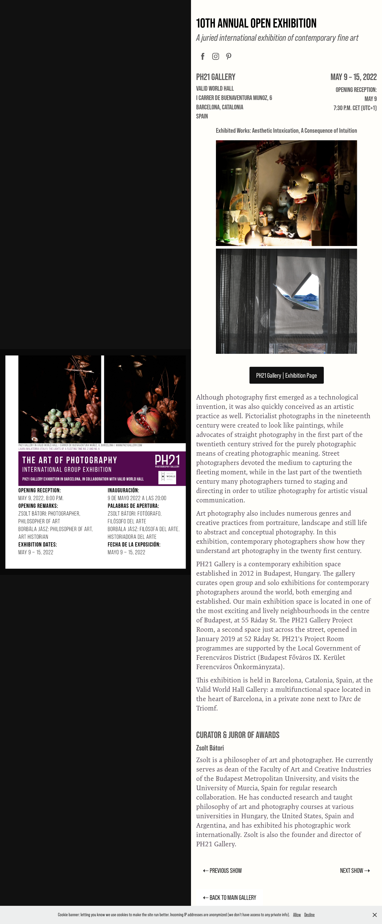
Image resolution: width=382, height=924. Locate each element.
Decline (309, 914)
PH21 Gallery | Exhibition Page (286, 375)
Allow (297, 914)
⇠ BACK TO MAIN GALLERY (229, 897)
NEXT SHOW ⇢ (355, 870)
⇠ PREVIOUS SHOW (222, 870)
